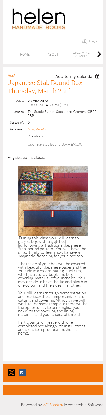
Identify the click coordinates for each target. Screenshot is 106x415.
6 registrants (37, 129)
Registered (16, 129)
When (20, 101)
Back (12, 75)
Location (18, 111)
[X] (11, 372)
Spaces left (17, 122)
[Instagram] (22, 372)
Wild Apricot (53, 405)
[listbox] (78, 76)
